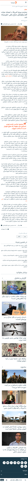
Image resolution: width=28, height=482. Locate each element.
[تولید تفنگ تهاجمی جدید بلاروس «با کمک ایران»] (14, 329)
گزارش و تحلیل (20, 278)
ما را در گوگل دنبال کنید (16, 480)
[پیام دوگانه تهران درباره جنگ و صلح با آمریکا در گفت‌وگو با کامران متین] (14, 397)
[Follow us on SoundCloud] (4, 462)
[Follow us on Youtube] (7, 462)
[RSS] (22, 462)
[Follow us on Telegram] (14, 462)
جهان (25, 9)
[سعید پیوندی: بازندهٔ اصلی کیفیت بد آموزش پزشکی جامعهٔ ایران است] (14, 418)
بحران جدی (8, 76)
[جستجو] (25, 480)
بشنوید (23, 367)
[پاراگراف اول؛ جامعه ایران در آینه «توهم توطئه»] (14, 350)
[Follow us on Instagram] (25, 466)
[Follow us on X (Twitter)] (11, 462)
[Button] (20, 24)
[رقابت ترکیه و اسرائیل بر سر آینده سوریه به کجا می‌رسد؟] (14, 376)
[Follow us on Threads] (22, 466)
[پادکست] (6, 480)
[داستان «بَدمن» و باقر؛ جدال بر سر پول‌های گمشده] (14, 308)
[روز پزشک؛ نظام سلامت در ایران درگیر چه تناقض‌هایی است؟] (14, 287)
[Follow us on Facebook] (18, 462)
